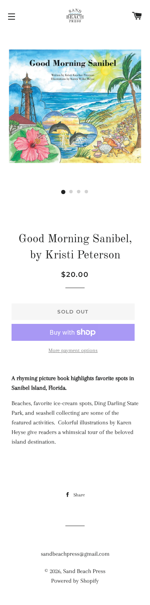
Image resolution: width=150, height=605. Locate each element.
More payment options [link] (73, 350)
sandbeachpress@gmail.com (75, 553)
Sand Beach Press (84, 571)
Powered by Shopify (75, 580)
